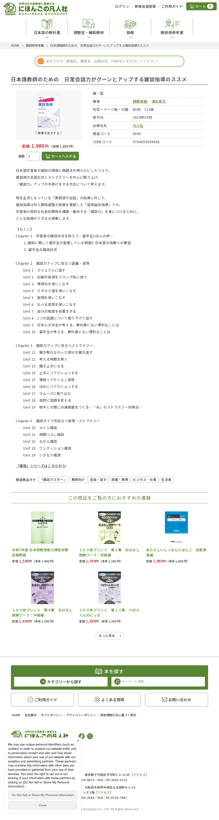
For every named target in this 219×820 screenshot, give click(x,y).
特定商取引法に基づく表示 (118, 715)
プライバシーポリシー (81, 715)
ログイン (122, 6)
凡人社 (138, 125)
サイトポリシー (51, 715)
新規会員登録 (145, 6)
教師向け (78, 479)
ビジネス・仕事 (144, 479)
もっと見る (107, 635)
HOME (16, 715)
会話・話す (98, 479)
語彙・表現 (119, 479)
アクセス (139, 774)
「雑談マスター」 (53, 479)
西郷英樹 (140, 101)
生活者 (166, 479)
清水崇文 (159, 101)
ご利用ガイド (172, 6)
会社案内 (31, 715)
